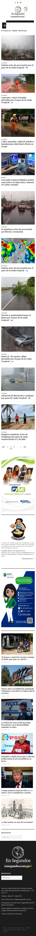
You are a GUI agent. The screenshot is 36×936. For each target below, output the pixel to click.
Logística (5, 931)
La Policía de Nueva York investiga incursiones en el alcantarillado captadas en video (16, 724)
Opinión (14, 929)
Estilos (19, 929)
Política (5, 928)
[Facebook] (15, 2)
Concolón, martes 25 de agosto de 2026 (13, 551)
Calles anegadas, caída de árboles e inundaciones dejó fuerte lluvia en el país (17, 144)
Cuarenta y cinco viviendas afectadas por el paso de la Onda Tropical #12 (16, 100)
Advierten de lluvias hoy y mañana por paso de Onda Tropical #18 (17, 396)
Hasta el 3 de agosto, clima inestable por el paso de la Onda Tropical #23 (16, 359)
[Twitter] (17, 2)
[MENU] (4, 25)
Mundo (3, 177)
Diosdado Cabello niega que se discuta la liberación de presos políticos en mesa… (17, 758)
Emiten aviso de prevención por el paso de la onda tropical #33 (17, 269)
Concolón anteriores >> (28, 558)
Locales (4, 63)
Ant (3, 447)
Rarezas (24, 929)
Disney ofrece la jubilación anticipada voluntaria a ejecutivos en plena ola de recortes (17, 690)
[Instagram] (20, 2)
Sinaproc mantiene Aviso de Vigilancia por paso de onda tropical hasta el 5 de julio (14, 436)
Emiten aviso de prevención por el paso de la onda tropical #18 (17, 66)
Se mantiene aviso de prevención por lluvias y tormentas (16, 230)
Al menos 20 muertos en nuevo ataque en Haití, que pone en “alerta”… (17, 658)
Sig (25, 447)
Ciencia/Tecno (7, 929)
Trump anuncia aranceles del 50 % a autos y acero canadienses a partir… (16, 791)
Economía (11, 928)
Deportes (27, 928)
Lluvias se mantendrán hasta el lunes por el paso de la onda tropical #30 (16, 317)
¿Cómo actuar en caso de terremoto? (17, 822)
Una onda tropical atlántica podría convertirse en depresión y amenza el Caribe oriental (17, 182)
